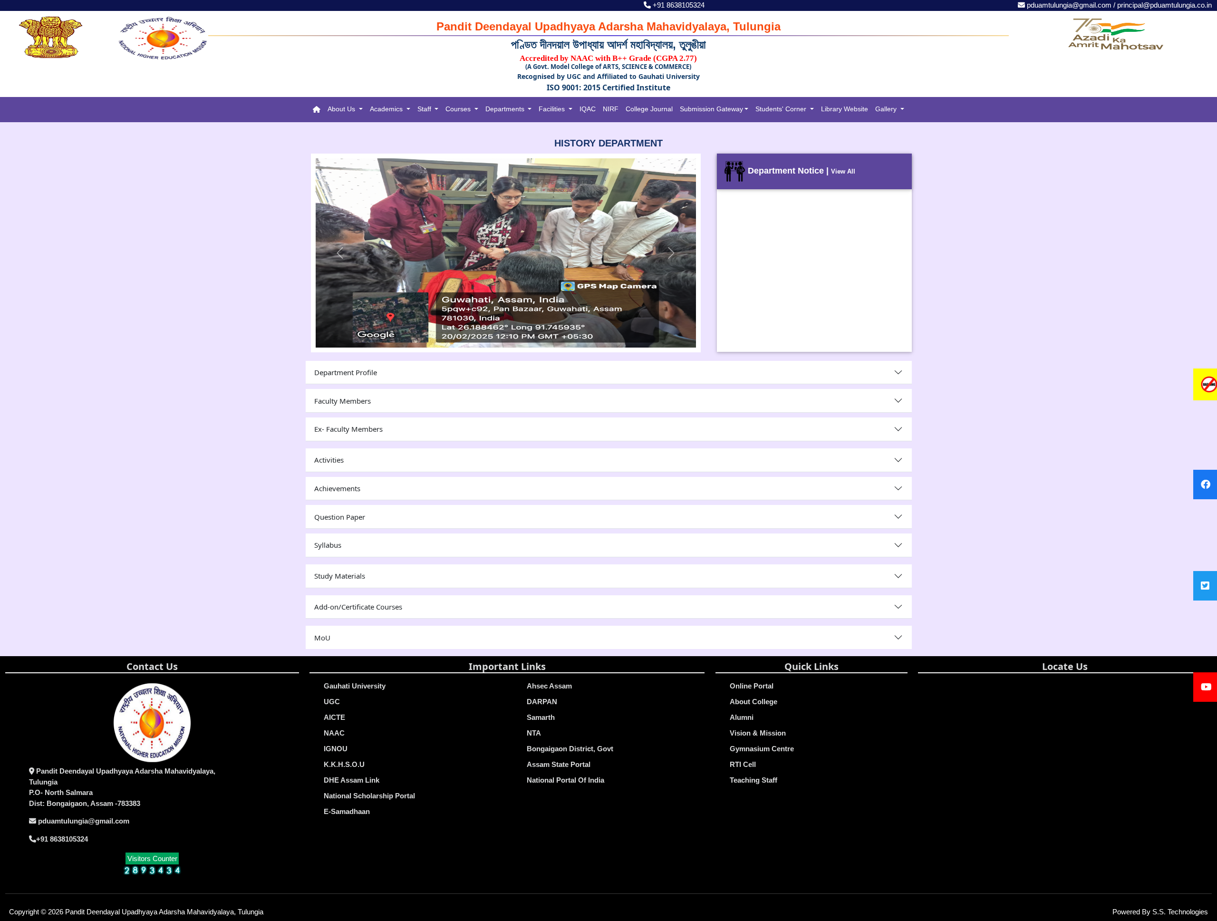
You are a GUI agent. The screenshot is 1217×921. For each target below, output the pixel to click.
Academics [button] (387, 109)
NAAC (334, 733)
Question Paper (339, 517)
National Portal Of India (565, 780)
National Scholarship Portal (369, 796)
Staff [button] (425, 109)
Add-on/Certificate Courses (358, 606)
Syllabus (327, 545)
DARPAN (542, 702)
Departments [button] (505, 109)
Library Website (844, 109)
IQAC (588, 109)
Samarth (541, 717)
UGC (332, 702)
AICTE (334, 717)
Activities (329, 460)
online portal (751, 686)
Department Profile (345, 372)
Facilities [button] (553, 109)
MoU (322, 637)
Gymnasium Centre (762, 749)
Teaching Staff (753, 780)
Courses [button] (459, 109)
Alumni (741, 717)
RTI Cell (743, 764)
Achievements (337, 488)
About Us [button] (342, 109)
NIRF (610, 109)
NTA (534, 733)
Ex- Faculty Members (348, 429)
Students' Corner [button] (781, 109)
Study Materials (339, 576)
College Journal (649, 109)
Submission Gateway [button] (711, 109)
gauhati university (355, 686)
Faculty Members (342, 401)
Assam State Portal (558, 764)
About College (753, 702)
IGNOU (336, 749)
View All (843, 171)
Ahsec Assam (549, 686)
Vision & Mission (758, 733)
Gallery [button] (886, 109)
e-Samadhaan (347, 811)
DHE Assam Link (351, 780)
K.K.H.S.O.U (344, 764)
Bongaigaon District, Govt (570, 749)
